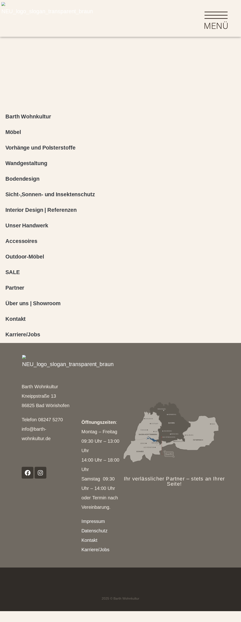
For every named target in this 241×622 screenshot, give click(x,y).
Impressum (93, 521)
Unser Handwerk (26, 225)
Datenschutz (94, 530)
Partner (14, 288)
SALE (12, 272)
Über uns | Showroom (32, 303)
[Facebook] (27, 473)
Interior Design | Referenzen (41, 210)
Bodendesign (22, 179)
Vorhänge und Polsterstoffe (40, 148)
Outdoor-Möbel (24, 257)
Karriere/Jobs (22, 334)
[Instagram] (40, 473)
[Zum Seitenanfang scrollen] (3, 617)
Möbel (13, 132)
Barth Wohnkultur (28, 116)
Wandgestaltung (26, 163)
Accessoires (21, 241)
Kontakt (15, 319)
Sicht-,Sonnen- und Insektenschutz (50, 194)
